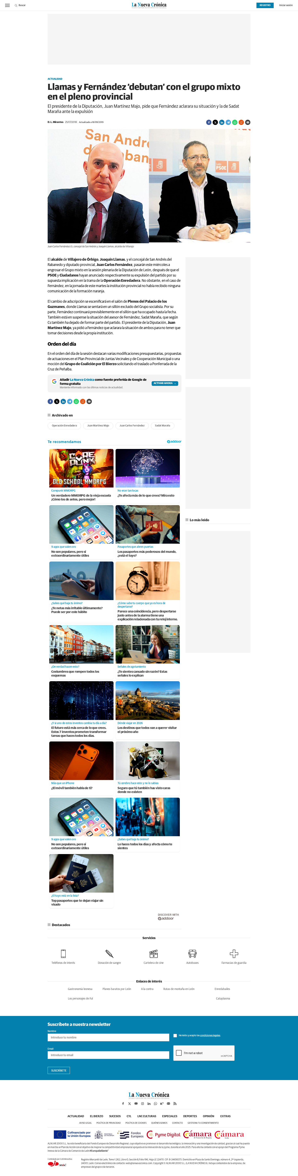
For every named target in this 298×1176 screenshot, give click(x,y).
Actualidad (55, 79)
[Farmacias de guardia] (234, 956)
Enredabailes (222, 989)
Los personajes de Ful (80, 998)
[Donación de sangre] (109, 956)
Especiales (169, 1116)
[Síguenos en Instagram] (142, 1103)
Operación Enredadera (64, 425)
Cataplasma (223, 998)
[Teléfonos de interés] (63, 956)
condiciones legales (210, 1035)
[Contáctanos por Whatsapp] (155, 1103)
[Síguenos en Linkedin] (149, 1103)
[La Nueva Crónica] (149, 1098)
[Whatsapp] (234, 122)
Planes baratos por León (117, 989)
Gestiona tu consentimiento (203, 1123)
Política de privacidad (108, 1123)
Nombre (52, 1031)
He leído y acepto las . (199, 1035)
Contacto (177, 1123)
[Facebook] (208, 122)
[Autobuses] (192, 956)
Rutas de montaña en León (178, 989)
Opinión (208, 1116)
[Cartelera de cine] (153, 956)
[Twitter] (215, 122)
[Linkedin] (221, 122)
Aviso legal (85, 1123)
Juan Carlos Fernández (132, 425)
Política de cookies (135, 1123)
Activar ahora (163, 383)
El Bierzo (96, 1116)
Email (51, 1049)
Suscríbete (58, 1070)
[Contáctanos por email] (168, 1103)
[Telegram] (228, 122)
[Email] (247, 122)
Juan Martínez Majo (98, 425)
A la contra (147, 989)
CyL (129, 1116)
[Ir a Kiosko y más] (162, 1103)
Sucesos (115, 1116)
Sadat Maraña (162, 425)
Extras (225, 1116)
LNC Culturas (146, 1116)
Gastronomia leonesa (80, 989)
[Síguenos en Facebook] (123, 1103)
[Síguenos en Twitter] (129, 1103)
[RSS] (175, 1103)
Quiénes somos (159, 1123)
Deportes (190, 1116)
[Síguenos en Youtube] (136, 1103)
